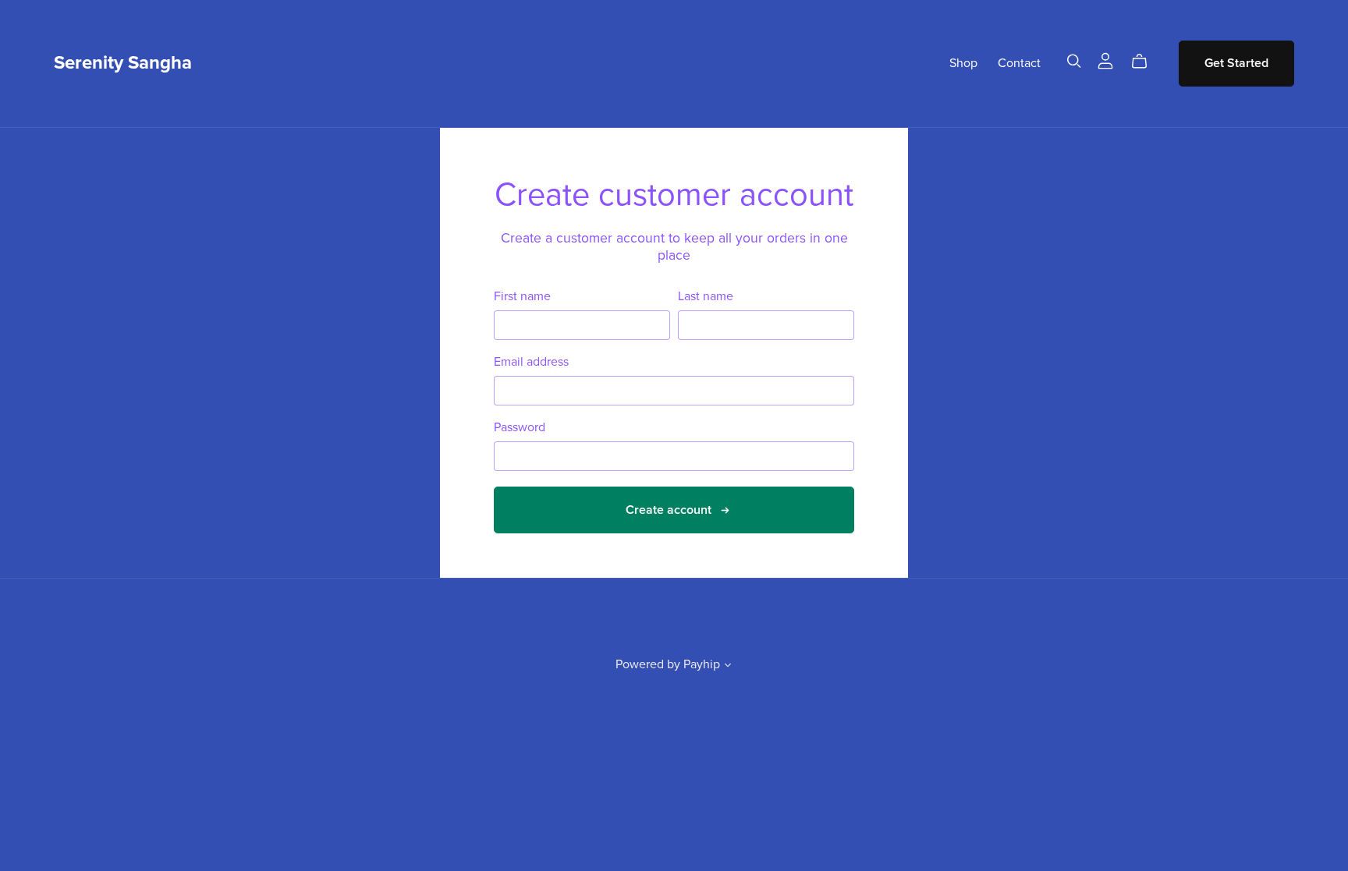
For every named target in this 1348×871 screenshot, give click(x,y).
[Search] (1074, 61)
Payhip (701, 664)
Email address (531, 362)
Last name (705, 296)
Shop (963, 63)
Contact (1019, 63)
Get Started (1236, 63)
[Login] (1105, 60)
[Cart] (1145, 61)
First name (522, 296)
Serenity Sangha (123, 62)
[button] (728, 666)
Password (519, 427)
